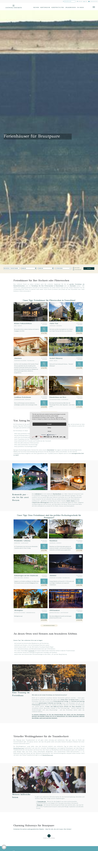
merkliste (80, 1)
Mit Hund (77, 267)
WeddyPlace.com (18, 748)
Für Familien (78, 269)
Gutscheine (50, 450)
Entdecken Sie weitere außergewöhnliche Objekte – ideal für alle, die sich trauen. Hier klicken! (42, 829)
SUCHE (89, 268)
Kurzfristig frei (57, 7)
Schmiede (31, 650)
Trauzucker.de (41, 801)
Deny (49, 427)
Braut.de (39, 805)
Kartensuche (45, 7)
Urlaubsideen (70, 7)
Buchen (36, 7)
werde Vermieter (93, 1)
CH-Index (80, 7)
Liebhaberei (38, 494)
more (49, 431)
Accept (49, 424)
